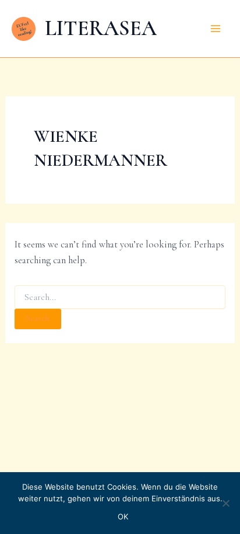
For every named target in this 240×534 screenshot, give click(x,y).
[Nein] (225, 503)
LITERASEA (101, 28)
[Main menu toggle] (215, 29)
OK (123, 516)
